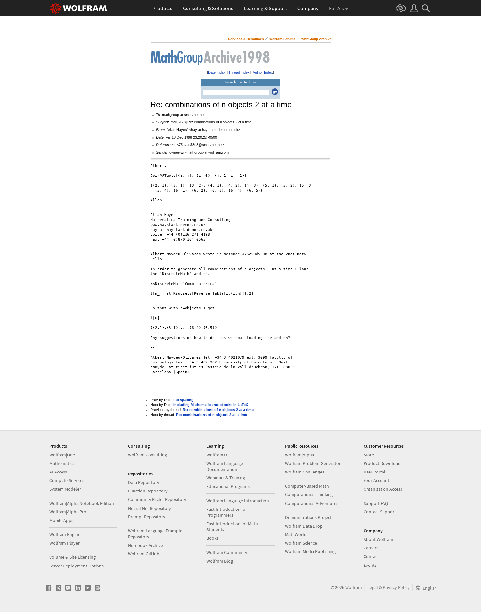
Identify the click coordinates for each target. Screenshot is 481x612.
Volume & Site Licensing (72, 557)
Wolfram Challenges (304, 472)
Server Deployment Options (76, 566)
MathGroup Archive (316, 39)
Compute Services (66, 480)
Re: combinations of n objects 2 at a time (218, 410)
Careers (371, 548)
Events (370, 565)
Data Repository (143, 482)
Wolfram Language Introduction (237, 501)
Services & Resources (246, 39)
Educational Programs (228, 486)
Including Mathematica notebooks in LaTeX (210, 405)
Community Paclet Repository (157, 499)
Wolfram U (216, 455)
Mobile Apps (61, 520)
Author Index (263, 72)
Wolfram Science (301, 543)
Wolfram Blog (219, 561)
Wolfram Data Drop (304, 526)
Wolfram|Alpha (299, 455)
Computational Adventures (311, 503)
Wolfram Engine (64, 534)
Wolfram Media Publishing (310, 551)
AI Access (58, 472)
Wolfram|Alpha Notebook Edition (81, 503)
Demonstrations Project (308, 517)
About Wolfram (378, 539)
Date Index (216, 72)
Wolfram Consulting (147, 455)
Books (212, 538)
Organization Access (383, 489)
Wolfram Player (64, 543)
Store (369, 455)
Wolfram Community (226, 552)
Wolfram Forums (282, 39)
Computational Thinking (309, 494)
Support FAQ (376, 503)
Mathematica (62, 463)
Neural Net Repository (149, 508)
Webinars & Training (225, 478)
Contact (371, 556)
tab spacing (183, 400)
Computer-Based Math (307, 486)
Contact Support (380, 512)
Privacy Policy (396, 587)
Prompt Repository (146, 517)
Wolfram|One (62, 455)
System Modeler (65, 489)
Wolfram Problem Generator (313, 463)
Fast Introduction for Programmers (226, 512)
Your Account (376, 480)
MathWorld (296, 534)
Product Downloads (383, 463)
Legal (372, 587)
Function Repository (148, 491)
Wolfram (353, 587)
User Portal (374, 472)
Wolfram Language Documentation (224, 466)
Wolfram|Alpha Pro (67, 512)
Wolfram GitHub (143, 554)
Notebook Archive (145, 545)
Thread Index (239, 72)
